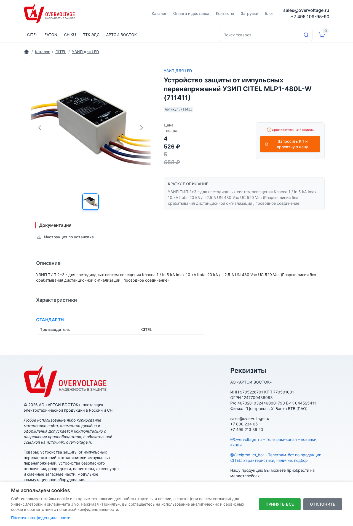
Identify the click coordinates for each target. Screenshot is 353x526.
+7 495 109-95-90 (310, 16)
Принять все (280, 504)
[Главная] (26, 51)
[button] (90, 201)
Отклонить (323, 504)
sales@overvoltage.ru (306, 10)
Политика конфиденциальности (40, 517)
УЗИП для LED (178, 70)
